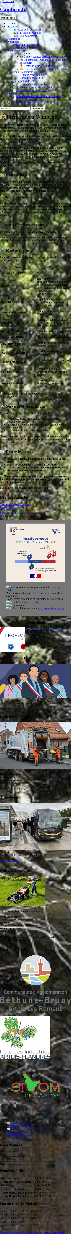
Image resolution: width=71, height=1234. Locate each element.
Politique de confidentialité (20, 1132)
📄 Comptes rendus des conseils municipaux (36, 96)
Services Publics (21, 53)
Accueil (11, 23)
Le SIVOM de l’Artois (12, 507)
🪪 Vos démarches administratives (31, 84)
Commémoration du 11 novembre (43, 629)
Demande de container (14, 789)
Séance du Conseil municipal (15, 504)
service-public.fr (34, 602)
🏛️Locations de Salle (24, 81)
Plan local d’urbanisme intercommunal (20, 513)
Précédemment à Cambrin (26, 44)
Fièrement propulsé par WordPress (46, 1232)
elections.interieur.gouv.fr (51, 608)
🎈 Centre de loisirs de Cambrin (36, 65)
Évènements (13, 41)
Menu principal (8, 18)
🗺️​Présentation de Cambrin (27, 29)
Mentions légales (15, 1134)
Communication (15, 93)
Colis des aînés (8, 516)
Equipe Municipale (23, 72)
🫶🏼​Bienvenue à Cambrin (20, 1123)
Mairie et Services (16, 50)
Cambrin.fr (13, 9)
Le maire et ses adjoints (32, 74)
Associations (13, 38)
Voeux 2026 (6, 510)
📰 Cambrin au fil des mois (27, 99)
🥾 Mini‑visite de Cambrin (27, 32)
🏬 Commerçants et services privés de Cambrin (38, 87)
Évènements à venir (23, 47)
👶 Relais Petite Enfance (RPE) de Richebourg (44, 69)
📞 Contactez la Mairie (19, 102)
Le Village (12, 26)
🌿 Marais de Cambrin (25, 35)
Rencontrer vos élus (13, 708)
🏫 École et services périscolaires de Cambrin (44, 56)
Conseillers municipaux (32, 77)
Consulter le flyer (9, 860)
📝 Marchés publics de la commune (32, 90)
